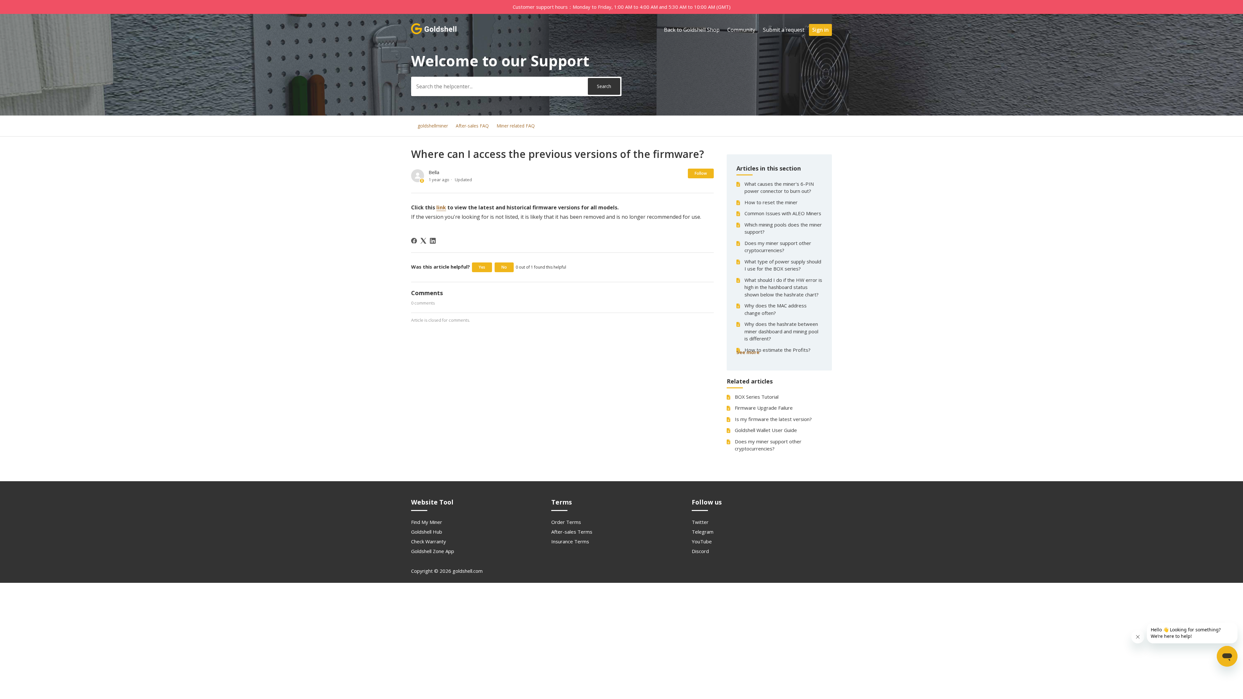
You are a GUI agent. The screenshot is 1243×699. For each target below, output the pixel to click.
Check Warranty (428, 541)
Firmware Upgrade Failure (764, 408)
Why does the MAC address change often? (776, 309)
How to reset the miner (771, 202)
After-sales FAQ (472, 126)
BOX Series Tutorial (756, 397)
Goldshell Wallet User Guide (766, 430)
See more (747, 352)
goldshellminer (433, 126)
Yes (482, 267)
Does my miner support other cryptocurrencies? (778, 247)
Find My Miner (426, 522)
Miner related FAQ (516, 126)
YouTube (702, 541)
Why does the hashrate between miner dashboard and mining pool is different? (781, 331)
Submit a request (783, 29)
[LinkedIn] (433, 241)
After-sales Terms (571, 531)
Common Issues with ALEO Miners (783, 213)
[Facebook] (414, 241)
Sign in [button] (820, 29)
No (504, 267)
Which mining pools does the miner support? (783, 228)
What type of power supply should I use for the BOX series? (783, 265)
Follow (701, 173)
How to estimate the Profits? (778, 350)
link (441, 207)
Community (741, 29)
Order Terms (566, 522)
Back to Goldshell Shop (692, 29)
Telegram (702, 531)
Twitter (700, 522)
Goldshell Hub (426, 531)
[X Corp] (423, 241)
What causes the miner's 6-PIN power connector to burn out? (779, 187)
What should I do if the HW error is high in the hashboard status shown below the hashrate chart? (783, 287)
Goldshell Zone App (432, 551)
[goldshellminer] (434, 32)
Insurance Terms (570, 541)
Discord (700, 551)
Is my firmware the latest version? (773, 419)
